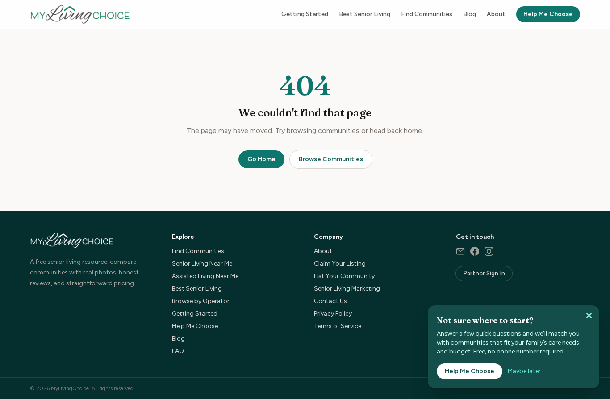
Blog (469, 14)
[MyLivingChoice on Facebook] (474, 251)
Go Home (261, 159)
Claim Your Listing (340, 263)
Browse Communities (331, 159)
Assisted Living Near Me (205, 276)
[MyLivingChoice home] (80, 14)
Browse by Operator (201, 301)
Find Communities (426, 14)
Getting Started (304, 14)
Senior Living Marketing (347, 288)
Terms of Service (337, 326)
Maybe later (524, 371)
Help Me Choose (548, 14)
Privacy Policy (333, 313)
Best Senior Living (364, 14)
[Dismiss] (589, 315)
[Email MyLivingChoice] (460, 251)
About (496, 14)
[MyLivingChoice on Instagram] (489, 251)
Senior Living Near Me (202, 263)
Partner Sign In (484, 273)
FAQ (178, 351)
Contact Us (330, 301)
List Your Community (344, 276)
